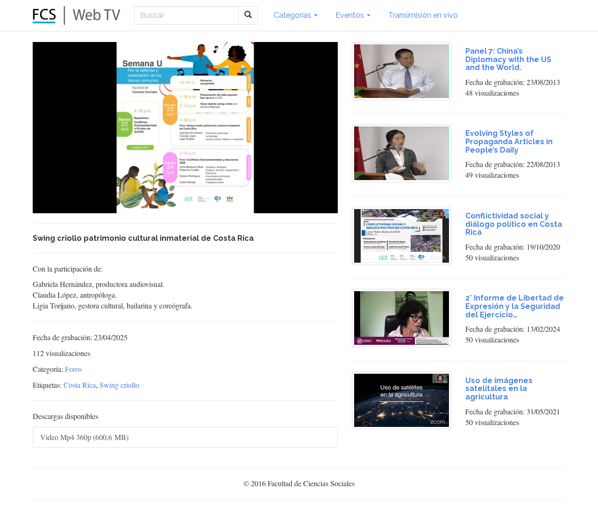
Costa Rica (80, 385)
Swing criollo (119, 385)
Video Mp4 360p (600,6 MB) (84, 437)
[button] (60, 206)
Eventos (350, 15)
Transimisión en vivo (423, 15)
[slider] (181, 206)
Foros (73, 369)
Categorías (293, 15)
